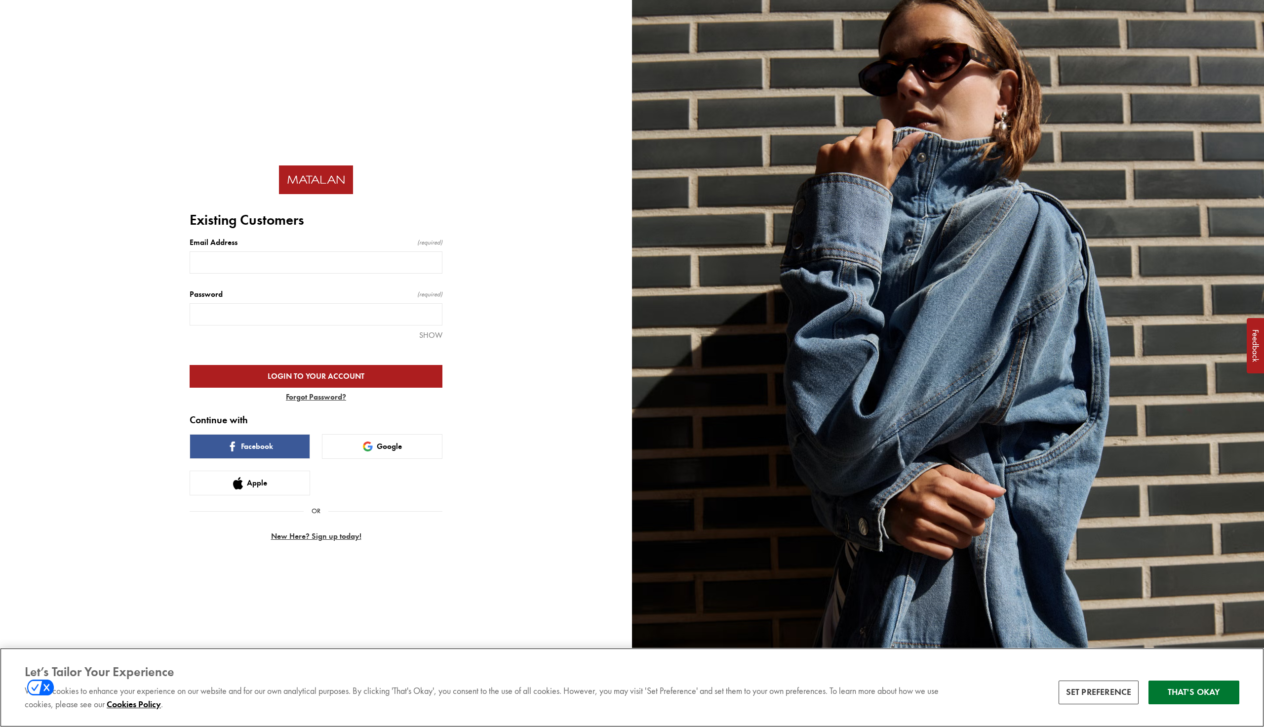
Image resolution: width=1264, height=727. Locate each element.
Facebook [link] (257, 446)
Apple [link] (257, 483)
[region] (632, 687)
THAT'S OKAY (1194, 692)
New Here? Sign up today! (316, 536)
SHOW (430, 335)
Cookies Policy (134, 704)
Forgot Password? (316, 397)
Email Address (316, 242)
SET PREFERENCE (1099, 692)
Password (316, 294)
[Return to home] (316, 180)
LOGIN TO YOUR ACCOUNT (316, 376)
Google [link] (389, 446)
